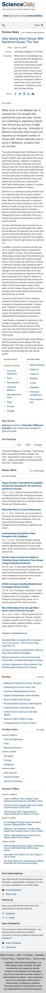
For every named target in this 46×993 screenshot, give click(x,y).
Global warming (37, 364)
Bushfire (33, 378)
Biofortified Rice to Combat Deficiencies (21, 509)
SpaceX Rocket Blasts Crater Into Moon (22, 695)
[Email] (32, 93)
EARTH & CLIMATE (9, 752)
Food (9, 378)
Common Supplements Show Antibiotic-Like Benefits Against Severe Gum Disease (22, 666)
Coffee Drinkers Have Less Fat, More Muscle (20, 713)
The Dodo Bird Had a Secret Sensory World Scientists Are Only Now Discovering (23, 862)
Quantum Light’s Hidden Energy (18, 718)
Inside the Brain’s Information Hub (19, 707)
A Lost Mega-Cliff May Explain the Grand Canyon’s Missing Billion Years (22, 823)
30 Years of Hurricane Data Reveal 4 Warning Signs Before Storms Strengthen (22, 651)
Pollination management (36, 393)
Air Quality (8, 755)
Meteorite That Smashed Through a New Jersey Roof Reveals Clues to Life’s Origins (23, 829)
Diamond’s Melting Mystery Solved (19, 691)
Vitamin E (34, 369)
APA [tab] (28, 444)
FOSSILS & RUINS (8, 768)
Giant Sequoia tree (36, 401)
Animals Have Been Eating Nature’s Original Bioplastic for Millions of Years (21, 812)
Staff (19, 954)
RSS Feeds (11, 894)
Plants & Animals (11, 365)
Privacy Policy (7, 958)
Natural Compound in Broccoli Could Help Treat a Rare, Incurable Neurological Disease (22, 659)
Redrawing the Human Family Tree (19, 687)
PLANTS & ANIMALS (9, 735)
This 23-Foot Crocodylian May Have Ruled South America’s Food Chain (23, 806)
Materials (6, 425)
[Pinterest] (24, 93)
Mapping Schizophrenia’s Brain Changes (22, 683)
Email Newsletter (13, 889)
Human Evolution (12, 776)
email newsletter (34, 15)
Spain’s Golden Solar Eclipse (17, 699)
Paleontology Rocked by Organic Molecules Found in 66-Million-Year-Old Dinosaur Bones (24, 848)
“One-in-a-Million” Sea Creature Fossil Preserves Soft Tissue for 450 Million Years (23, 799)
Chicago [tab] (38, 444)
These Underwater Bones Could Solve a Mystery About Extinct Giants (22, 836)
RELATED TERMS (33, 359)
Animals (10, 406)
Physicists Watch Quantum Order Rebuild (22, 703)
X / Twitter (10, 917)
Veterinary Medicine (11, 388)
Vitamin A (34, 373)
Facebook (10, 913)
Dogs (9, 401)
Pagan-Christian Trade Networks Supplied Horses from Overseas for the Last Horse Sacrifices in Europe (22, 485)
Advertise (39, 954)
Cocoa (33, 382)
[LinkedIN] (28, 93)
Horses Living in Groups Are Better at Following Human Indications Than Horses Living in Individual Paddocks (22, 560)
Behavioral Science (13, 747)
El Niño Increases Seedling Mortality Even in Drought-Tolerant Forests (22, 585)
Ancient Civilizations (13, 781)
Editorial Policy (23, 958)
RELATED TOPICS (10, 359)
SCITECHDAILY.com (20, 633)
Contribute (28, 954)
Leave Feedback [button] (13, 942)
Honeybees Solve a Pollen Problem (20, 722)
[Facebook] (15, 93)
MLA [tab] (19, 444)
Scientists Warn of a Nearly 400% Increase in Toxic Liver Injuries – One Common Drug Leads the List (22, 642)
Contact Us (11, 947)
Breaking (6, 676)
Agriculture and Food (14, 396)
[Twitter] (19, 93)
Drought (10, 410)
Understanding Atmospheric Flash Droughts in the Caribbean (18, 535)
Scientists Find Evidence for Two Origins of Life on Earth (23, 855)
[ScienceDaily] (18, 4)
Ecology (7, 760)
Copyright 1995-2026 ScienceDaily (20, 962)
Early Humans (10, 772)
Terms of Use (39, 958)
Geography (9, 764)
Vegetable (34, 387)
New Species (13, 382)
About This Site (7, 954)
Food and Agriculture (12, 372)
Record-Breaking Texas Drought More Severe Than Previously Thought (20, 609)
